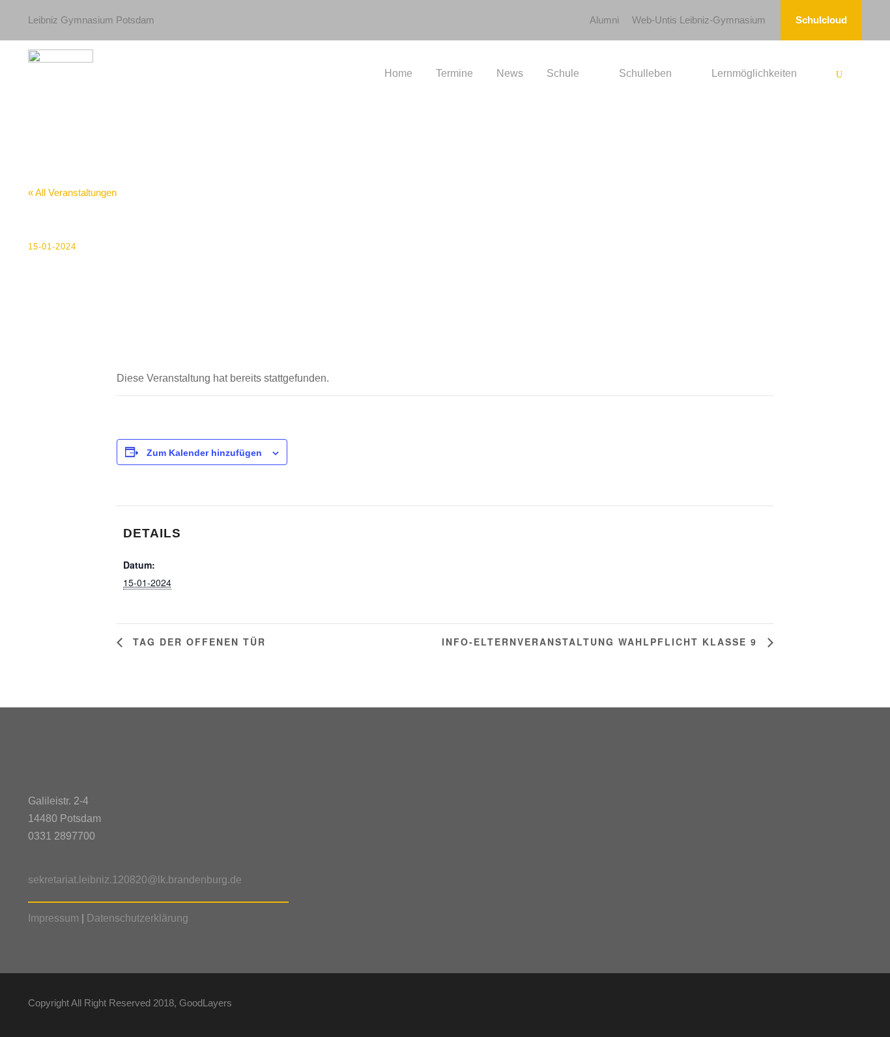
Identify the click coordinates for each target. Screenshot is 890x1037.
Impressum (53, 918)
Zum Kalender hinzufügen (204, 452)
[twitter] (834, 1005)
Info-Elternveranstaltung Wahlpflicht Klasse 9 (601, 641)
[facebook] (766, 1005)
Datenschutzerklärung (137, 918)
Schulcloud (821, 19)
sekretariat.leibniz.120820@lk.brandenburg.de (135, 879)
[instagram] (857, 1005)
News (509, 73)
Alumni (604, 19)
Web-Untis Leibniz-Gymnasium (699, 19)
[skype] (811, 1005)
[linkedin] (789, 1005)
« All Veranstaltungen (72, 192)
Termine (454, 73)
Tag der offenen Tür (197, 641)
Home (398, 73)
